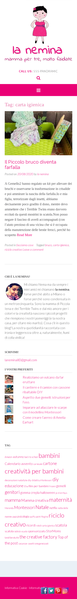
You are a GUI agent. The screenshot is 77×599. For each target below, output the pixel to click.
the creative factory (38, 537)
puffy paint (35, 516)
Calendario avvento (19, 464)
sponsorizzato (37, 531)
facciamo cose (24, 245)
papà (14, 516)
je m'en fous (61, 492)
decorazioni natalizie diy (18, 480)
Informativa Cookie (16, 588)
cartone (50, 463)
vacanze (22, 543)
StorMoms (53, 531)
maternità (60, 499)
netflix (53, 508)
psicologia (23, 516)
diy (56, 479)
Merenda (9, 508)
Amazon (8, 457)
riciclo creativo (13, 249)
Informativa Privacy (40, 588)
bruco (48, 245)
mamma (13, 500)
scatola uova (13, 531)
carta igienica (61, 245)
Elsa (26, 486)
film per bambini (39, 486)
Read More (24, 235)
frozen (52, 486)
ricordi (31, 525)
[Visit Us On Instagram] (65, 593)
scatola (61, 525)
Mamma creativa (34, 500)
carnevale (37, 464)
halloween (47, 492)
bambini (49, 455)
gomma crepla (30, 492)
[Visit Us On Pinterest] (58, 593)
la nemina (43, 174)
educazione (14, 486)
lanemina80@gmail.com (21, 360)
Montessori (24, 507)
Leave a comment (33, 249)
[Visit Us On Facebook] (44, 593)
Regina (44, 516)
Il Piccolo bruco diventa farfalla (30, 164)
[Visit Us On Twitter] (51, 593)
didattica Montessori (42, 480)
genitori (12, 492)
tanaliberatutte (12, 537)
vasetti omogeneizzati (38, 543)
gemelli (61, 486)
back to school (31, 457)
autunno (18, 456)
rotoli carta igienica (45, 525)
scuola (24, 531)
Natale (42, 507)
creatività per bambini (34, 471)
